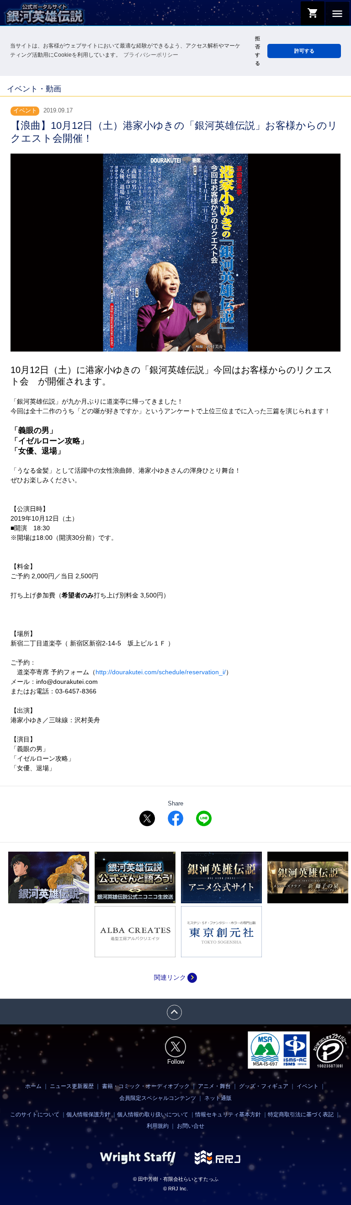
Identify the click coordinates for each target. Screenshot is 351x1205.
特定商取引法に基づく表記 (301, 1114)
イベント (308, 1086)
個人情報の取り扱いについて (152, 1114)
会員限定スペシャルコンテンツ (157, 1098)
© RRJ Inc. (175, 1188)
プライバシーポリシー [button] (150, 55)
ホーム (33, 1086)
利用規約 (158, 1126)
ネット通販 (218, 1098)
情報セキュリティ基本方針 (228, 1114)
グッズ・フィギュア (263, 1086)
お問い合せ (190, 1126)
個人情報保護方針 (88, 1114)
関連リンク (175, 977)
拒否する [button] (257, 51)
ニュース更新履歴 (72, 1086)
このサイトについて (34, 1114)
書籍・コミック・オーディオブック (146, 1086)
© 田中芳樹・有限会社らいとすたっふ (175, 1179)
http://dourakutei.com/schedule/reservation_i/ (161, 672)
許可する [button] (304, 50)
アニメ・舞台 (214, 1086)
